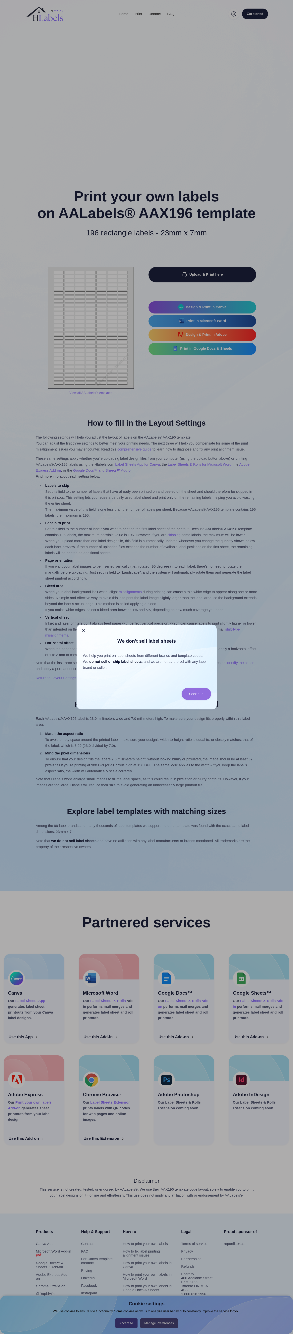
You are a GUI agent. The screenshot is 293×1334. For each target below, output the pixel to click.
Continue (196, 694)
